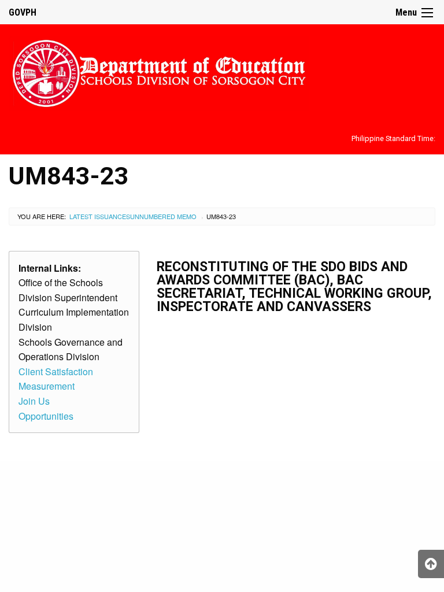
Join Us (34, 401)
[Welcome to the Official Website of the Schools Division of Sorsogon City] (159, 71)
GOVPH (22, 12)
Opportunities (45, 416)
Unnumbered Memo (163, 216)
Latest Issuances (99, 216)
